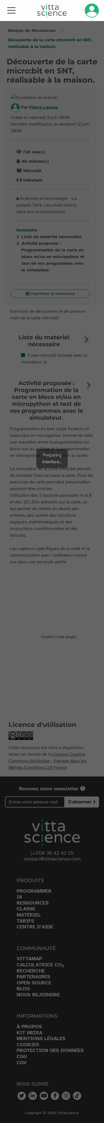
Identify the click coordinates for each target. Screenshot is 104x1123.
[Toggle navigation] (11, 10)
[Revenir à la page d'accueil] (52, 10)
